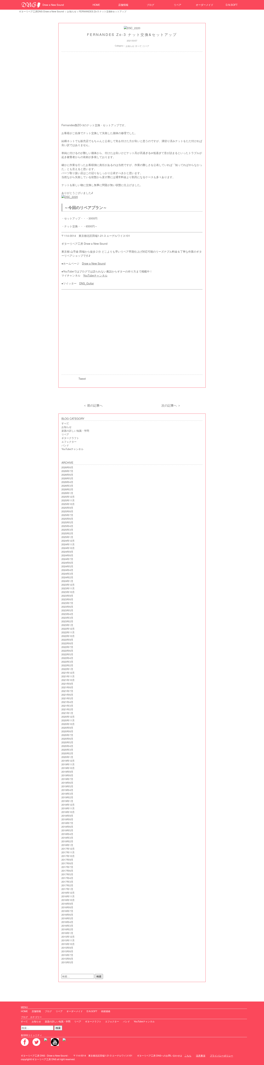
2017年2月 (67, 885)
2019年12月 (68, 760)
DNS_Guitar (86, 283)
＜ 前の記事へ (93, 405)
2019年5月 (67, 786)
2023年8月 (67, 599)
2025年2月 (67, 533)
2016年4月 (67, 922)
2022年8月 (67, 643)
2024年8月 (67, 555)
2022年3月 (67, 661)
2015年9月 (67, 947)
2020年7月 (67, 735)
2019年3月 (67, 793)
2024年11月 (68, 544)
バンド (65, 445)
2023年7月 (67, 603)
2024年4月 (67, 570)
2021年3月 (67, 705)
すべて (138, 45)
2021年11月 (68, 676)
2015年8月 (67, 951)
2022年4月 (67, 658)
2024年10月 (68, 548)
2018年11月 (68, 808)
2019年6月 (67, 782)
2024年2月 (67, 577)
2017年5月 (67, 874)
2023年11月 (68, 588)
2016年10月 (68, 900)
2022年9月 (67, 639)
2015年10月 (68, 944)
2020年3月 (67, 749)
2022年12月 (68, 628)
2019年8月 (67, 775)
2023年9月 (67, 595)
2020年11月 (68, 720)
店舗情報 (123, 5)
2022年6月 (67, 650)
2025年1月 (67, 537)
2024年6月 (67, 562)
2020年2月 (67, 753)
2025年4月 (67, 526)
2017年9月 (67, 859)
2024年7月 (67, 559)
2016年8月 (67, 907)
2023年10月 (68, 592)
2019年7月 (67, 779)
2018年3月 (67, 837)
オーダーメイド (204, 5)
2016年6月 (67, 914)
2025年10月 (68, 504)
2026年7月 (67, 471)
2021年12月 (68, 672)
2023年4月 (67, 614)
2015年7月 (67, 955)
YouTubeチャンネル (95, 275)
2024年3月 (67, 573)
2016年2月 (67, 929)
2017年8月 (67, 863)
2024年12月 (68, 540)
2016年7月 (67, 911)
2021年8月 (67, 687)
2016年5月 (67, 918)
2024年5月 (67, 566)
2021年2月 (67, 709)
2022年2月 (67, 665)
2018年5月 (67, 830)
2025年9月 (67, 507)
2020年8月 (67, 731)
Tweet (82, 379)
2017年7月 (67, 867)
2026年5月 (67, 478)
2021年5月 (67, 698)
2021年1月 (67, 713)
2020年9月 (67, 727)
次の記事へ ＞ (171, 405)
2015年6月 (67, 958)
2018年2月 (67, 841)
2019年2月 (67, 797)
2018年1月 (67, 845)
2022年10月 (68, 636)
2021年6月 (67, 694)
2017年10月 (68, 856)
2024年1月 (67, 581)
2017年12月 (68, 848)
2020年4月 (67, 746)
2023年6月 (67, 606)
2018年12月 (68, 804)
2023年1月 (67, 625)
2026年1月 (67, 493)
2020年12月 (68, 716)
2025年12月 (68, 496)
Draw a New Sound (53, 5)
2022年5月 (67, 654)
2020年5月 (67, 742)
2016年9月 (67, 903)
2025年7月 (67, 515)
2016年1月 (67, 933)
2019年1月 (67, 801)
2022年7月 (67, 647)
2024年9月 (67, 551)
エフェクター (69, 441)
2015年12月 (68, 936)
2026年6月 (67, 474)
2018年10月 (68, 812)
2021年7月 (67, 691)
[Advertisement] (132, 88)
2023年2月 (67, 621)
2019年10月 (68, 768)
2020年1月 (67, 757)
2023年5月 (67, 610)
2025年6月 (67, 518)
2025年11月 (68, 500)
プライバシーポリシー (221, 1055)
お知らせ (71, 11)
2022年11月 (68, 632)
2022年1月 (67, 669)
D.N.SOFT (232, 5)
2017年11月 (68, 852)
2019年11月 (68, 764)
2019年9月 (67, 771)
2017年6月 (67, 870)
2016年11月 (68, 896)
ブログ (150, 5)
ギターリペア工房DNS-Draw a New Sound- (42, 11)
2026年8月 (67, 467)
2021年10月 (68, 680)
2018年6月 (67, 826)
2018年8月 (67, 819)
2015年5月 (67, 962)
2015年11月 (68, 940)
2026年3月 (67, 485)
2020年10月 (68, 724)
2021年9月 (67, 683)
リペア (177, 5)
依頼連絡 (105, 1011)
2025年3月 (67, 529)
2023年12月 (68, 584)
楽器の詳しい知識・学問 (75, 430)
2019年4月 (67, 790)
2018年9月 (67, 815)
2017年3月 (67, 881)
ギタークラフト (70, 438)
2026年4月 (67, 482)
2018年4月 (67, 834)
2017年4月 (67, 878)
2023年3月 (67, 617)
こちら (187, 1055)
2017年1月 (67, 889)
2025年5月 (67, 522)
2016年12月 (68, 892)
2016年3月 (67, 925)
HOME (96, 5)
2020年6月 (67, 738)
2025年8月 (67, 511)
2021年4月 (67, 702)
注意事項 (200, 1055)
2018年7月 (67, 823)
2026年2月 (67, 489)
